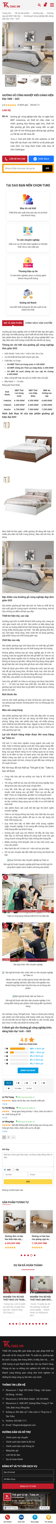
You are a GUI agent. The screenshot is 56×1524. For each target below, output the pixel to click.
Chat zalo (43, 159)
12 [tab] (46, 1324)
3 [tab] (28, 1255)
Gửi (28, 1181)
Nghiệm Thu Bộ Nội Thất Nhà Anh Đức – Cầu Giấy (16, 1298)
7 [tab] (29, 1324)
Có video (18, 1088)
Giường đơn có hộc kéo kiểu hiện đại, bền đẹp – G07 (14, 1238)
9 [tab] (36, 1324)
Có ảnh (29, 1088)
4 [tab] (31, 1255)
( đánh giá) (23, 105)
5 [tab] (34, 1255)
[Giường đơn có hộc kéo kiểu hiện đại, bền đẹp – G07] (14, 1221)
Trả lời (4, 1104)
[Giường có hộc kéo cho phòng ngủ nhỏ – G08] (41, 1221)
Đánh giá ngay (28, 1070)
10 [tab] (39, 1324)
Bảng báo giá (12, 1450)
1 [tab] (21, 1255)
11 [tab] (43, 1324)
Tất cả (8, 1083)
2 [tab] (25, 1255)
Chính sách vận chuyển (17, 1437)
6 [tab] (26, 1324)
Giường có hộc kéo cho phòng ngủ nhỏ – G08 (41, 1238)
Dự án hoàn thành (14, 1459)
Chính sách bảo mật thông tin (20, 1446)
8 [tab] (33, 1324)
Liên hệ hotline (17, 159)
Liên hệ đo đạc (13, 1455)
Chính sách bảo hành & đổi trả (20, 1442)
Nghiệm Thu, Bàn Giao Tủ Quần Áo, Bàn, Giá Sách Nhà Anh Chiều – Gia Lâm (43, 1298)
